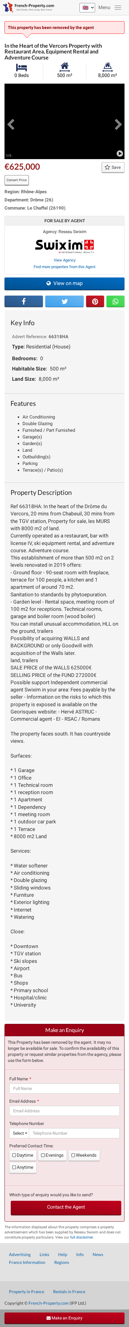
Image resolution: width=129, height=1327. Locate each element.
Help (62, 1254)
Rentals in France (69, 1291)
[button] (10, 121)
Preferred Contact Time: (31, 1145)
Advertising (20, 1254)
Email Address (22, 1101)
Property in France (26, 1291)
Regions (61, 1262)
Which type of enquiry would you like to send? (51, 1194)
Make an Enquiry (66, 1318)
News (98, 1254)
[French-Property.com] (27, 7)
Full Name (18, 1078)
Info (80, 1254)
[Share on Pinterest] (95, 301)
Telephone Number (26, 1123)
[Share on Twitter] (64, 301)
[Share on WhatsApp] (115, 301)
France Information (27, 1262)
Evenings (55, 1155)
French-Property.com (48, 1303)
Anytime (25, 1167)
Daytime (25, 1155)
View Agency (65, 260)
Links (44, 1254)
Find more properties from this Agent (64, 266)
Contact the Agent (66, 1207)
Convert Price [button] (17, 180)
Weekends (86, 1155)
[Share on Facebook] (23, 301)
